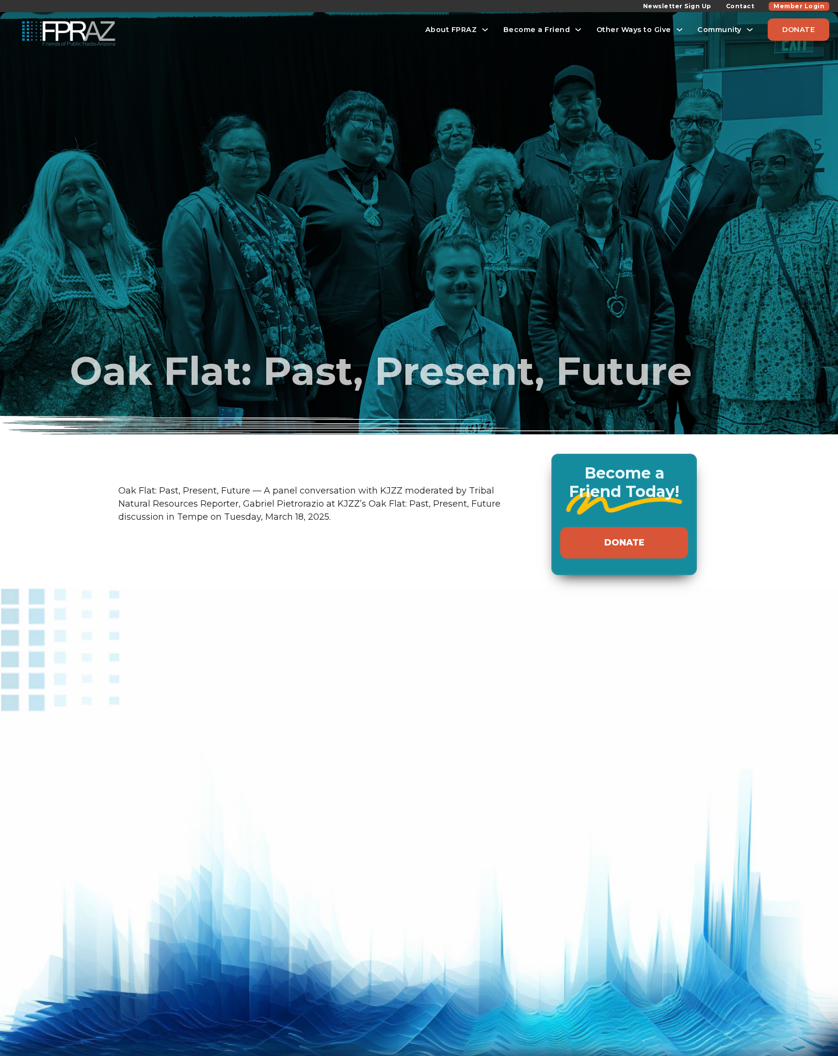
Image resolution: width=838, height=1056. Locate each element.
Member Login (799, 6)
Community (719, 29)
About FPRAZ (451, 29)
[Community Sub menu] (749, 29)
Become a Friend (536, 29)
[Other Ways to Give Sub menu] (679, 29)
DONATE (798, 29)
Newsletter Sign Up (677, 6)
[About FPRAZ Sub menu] (485, 29)
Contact (740, 6)
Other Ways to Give (633, 29)
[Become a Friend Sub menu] (578, 29)
